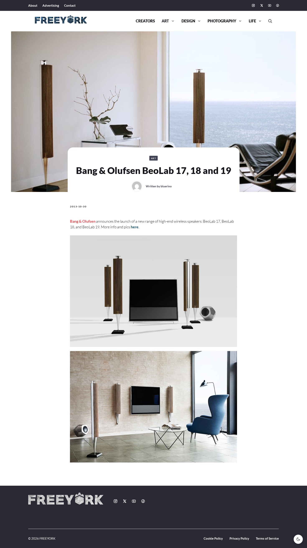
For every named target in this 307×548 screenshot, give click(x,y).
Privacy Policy (239, 538)
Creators (145, 21)
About (32, 5)
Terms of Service (267, 538)
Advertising (50, 5)
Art (165, 21)
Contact (70, 5)
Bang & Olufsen (82, 221)
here (134, 227)
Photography (222, 21)
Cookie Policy (213, 538)
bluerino (166, 186)
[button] (268, 21)
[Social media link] (253, 5)
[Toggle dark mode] (298, 539)
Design (188, 21)
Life (252, 21)
